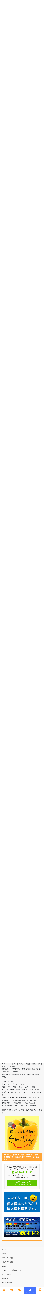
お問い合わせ (6, 1274)
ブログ (4, 1266)
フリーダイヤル (30, 1292)
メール (19, 1292)
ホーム (4, 1249)
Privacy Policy (7, 1283)
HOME (11, 1292)
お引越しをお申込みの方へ (11, 1270)
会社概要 (5, 1278)
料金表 (4, 1253)
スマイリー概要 (7, 1258)
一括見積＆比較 (7, 1262)
